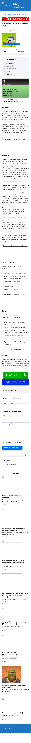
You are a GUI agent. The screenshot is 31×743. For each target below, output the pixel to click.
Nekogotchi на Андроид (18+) (12, 713)
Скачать (9, 74)
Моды (18, 4)
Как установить (16, 349)
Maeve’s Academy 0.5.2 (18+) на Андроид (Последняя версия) (13, 561)
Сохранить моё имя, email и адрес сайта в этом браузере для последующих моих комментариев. (16, 442)
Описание (9, 63)
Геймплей (9, 66)
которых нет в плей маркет (11, 44)
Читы (8, 71)
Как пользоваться (12, 69)
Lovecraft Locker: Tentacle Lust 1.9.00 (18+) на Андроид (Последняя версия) (15, 595)
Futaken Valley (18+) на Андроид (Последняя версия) (13, 529)
